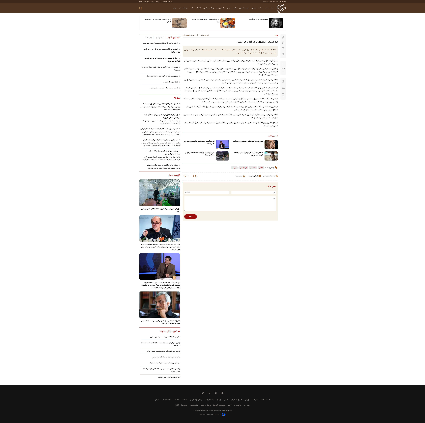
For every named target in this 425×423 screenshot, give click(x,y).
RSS (140, 1)
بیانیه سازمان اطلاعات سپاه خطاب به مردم (162, 165)
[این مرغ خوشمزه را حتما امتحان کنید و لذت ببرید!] (227, 23)
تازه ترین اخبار (174, 37)
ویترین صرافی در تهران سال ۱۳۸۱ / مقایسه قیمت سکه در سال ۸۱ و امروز (161, 153)
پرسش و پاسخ (206, 405)
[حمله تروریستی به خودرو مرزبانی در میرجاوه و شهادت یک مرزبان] (271, 156)
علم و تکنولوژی (244, 8)
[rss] (222, 393)
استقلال (252, 167)
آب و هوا (184, 405)
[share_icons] (283, 53)
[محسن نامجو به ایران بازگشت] (276, 23)
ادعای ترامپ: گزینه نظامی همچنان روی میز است (248, 141)
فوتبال (261, 167)
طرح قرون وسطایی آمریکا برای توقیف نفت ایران (160, 139)
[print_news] (283, 42)
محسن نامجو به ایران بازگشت (258, 19)
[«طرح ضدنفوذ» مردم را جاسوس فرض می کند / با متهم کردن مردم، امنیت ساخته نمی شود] (159, 304)
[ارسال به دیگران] (283, 48)
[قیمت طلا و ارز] (283, 82)
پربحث (149, 37)
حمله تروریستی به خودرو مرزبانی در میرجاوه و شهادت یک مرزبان (248, 153)
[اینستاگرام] (209, 393)
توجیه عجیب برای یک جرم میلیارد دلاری (163, 88)
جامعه (192, 8)
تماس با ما (151, 1)
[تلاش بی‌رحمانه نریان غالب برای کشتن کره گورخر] (179, 23)
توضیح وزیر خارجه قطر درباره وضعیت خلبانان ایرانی (159, 128)
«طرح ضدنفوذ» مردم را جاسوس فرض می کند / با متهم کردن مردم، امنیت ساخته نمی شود (160, 322)
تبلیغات (164, 1)
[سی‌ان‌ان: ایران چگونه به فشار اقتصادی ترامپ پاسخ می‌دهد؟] (222, 156)
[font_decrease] (283, 71)
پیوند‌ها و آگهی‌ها (219, 405)
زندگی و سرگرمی (208, 8)
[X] (215, 393)
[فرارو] (281, 8)
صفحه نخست (269, 8)
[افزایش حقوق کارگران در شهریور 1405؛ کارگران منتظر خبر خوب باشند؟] (159, 192)
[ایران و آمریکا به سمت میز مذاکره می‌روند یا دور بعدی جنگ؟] (222, 144)
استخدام (169, 1)
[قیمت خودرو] (283, 88)
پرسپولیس (243, 167)
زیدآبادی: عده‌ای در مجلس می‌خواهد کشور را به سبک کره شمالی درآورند (162, 116)
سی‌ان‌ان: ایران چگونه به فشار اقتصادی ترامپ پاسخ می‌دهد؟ (199, 153)
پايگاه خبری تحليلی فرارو (208, 410)
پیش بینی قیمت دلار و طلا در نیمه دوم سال (162, 76)
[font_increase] (283, 64)
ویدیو (229, 8)
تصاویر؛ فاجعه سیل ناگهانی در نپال (169, 377)
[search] (140, 8)
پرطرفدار (159, 37)
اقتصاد (198, 8)
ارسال (190, 216)
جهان (175, 8)
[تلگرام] (202, 393)
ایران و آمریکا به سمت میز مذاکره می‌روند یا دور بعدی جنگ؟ (199, 142)
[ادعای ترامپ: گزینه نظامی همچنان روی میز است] (271, 144)
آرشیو (145, 1)
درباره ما (158, 1)
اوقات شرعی (194, 405)
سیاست (260, 8)
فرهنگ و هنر (183, 8)
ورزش (253, 8)
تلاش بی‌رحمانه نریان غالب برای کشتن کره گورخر (158, 20)
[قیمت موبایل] (283, 95)
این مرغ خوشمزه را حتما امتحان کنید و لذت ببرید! (205, 20)
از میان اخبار (273, 136)
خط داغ (177, 98)
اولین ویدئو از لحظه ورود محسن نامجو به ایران (165, 337)
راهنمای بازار (220, 8)
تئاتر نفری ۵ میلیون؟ (170, 82)
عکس (235, 8)
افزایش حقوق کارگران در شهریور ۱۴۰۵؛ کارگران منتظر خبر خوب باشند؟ (160, 210)
